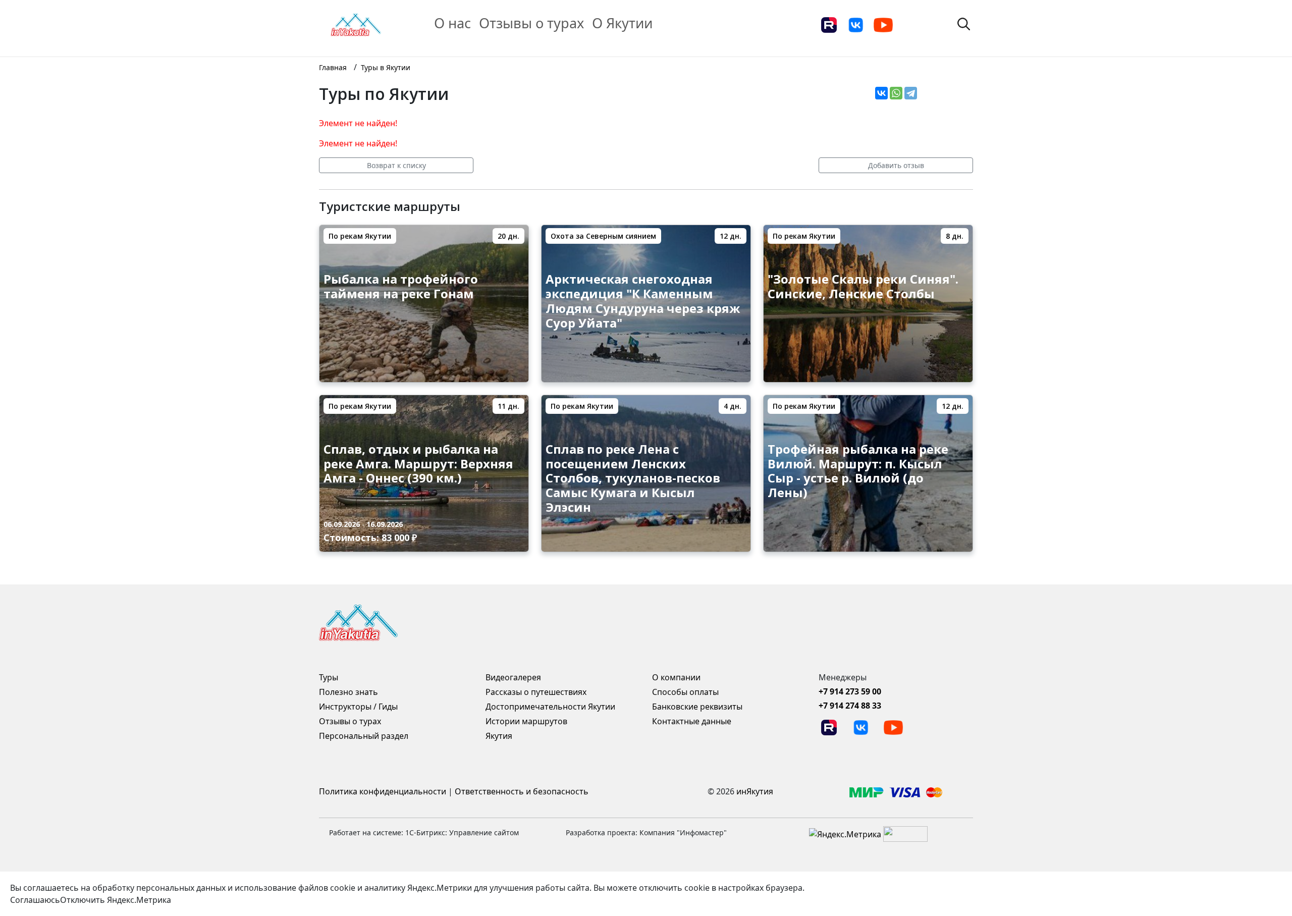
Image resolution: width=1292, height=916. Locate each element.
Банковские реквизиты (697, 706)
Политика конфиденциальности (382, 791)
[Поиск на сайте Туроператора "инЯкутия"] (963, 23)
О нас (452, 23)
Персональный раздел (363, 735)
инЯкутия (754, 791)
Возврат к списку (396, 165)
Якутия (499, 735)
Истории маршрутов (526, 721)
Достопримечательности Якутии (550, 706)
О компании (676, 677)
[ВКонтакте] (881, 93)
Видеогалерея (513, 677)
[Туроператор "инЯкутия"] (356, 23)
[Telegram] (910, 93)
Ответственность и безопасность (521, 791)
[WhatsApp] (896, 93)
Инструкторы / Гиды (358, 706)
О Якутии (622, 23)
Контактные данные (691, 721)
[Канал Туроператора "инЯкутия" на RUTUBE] (829, 24)
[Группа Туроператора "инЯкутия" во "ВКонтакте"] (856, 24)
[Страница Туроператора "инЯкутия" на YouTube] (883, 24)
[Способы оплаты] (895, 791)
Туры (328, 677)
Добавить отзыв (896, 165)
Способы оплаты (685, 691)
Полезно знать (348, 691)
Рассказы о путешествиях (536, 691)
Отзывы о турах (531, 23)
